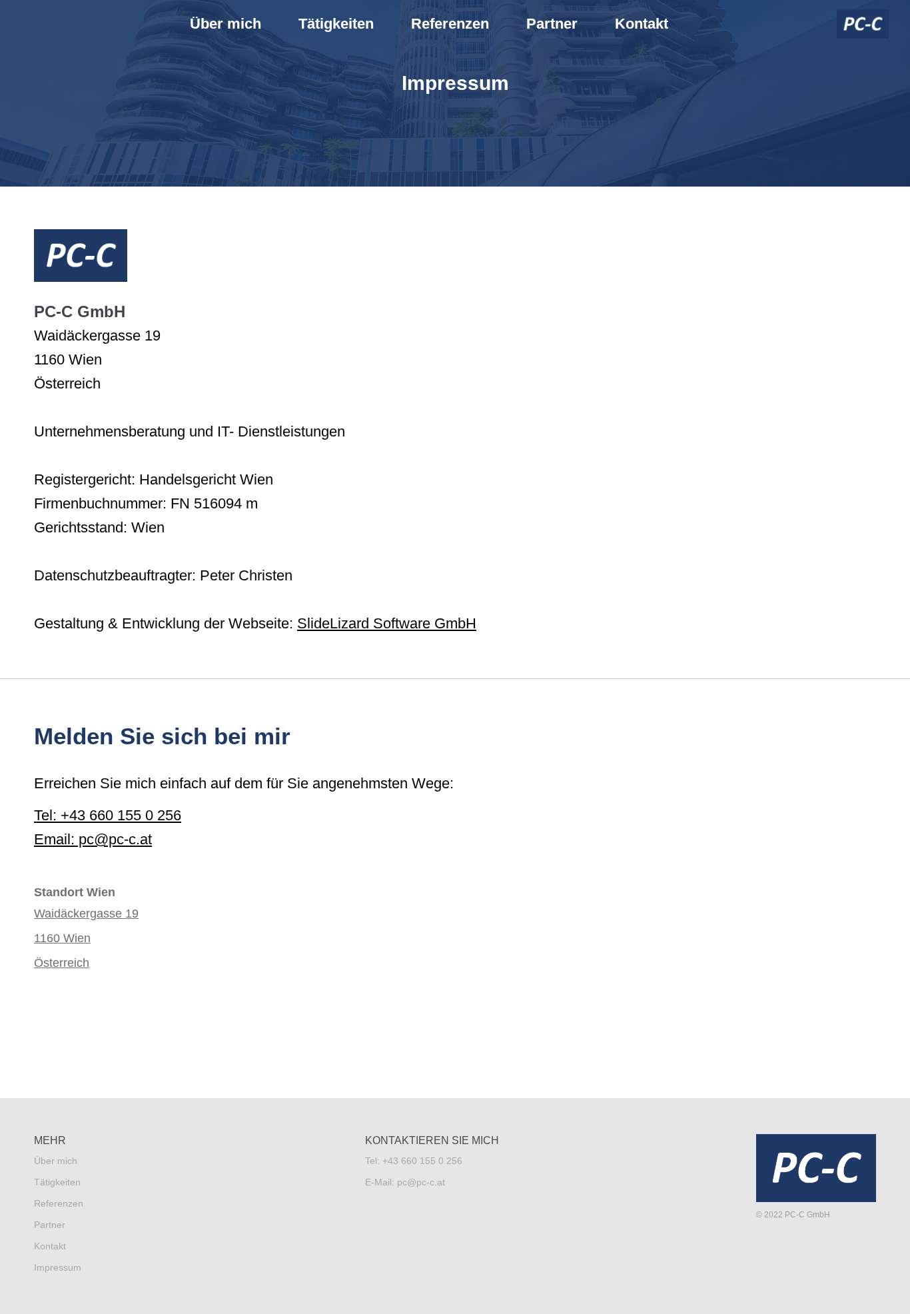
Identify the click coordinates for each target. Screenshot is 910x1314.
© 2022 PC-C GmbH (793, 1214)
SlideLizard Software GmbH (386, 623)
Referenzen (450, 23)
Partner (552, 23)
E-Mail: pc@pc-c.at (405, 1182)
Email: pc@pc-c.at (93, 839)
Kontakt (641, 23)
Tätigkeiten (336, 23)
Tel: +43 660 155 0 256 (107, 815)
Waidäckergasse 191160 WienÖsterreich (86, 938)
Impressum (57, 1267)
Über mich (225, 23)
